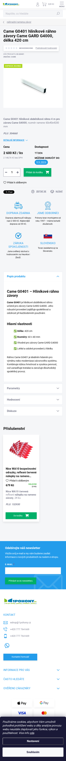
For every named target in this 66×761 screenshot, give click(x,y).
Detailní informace (13, 140)
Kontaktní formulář (20, 657)
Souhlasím (33, 752)
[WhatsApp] (6, 645)
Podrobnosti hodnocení (46, 48)
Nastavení (33, 741)
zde (32, 733)
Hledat (58, 13)
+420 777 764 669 (19, 629)
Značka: (9, 57)
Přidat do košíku (34, 172)
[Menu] (62, 4)
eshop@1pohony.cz (20, 622)
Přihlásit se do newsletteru (21, 581)
